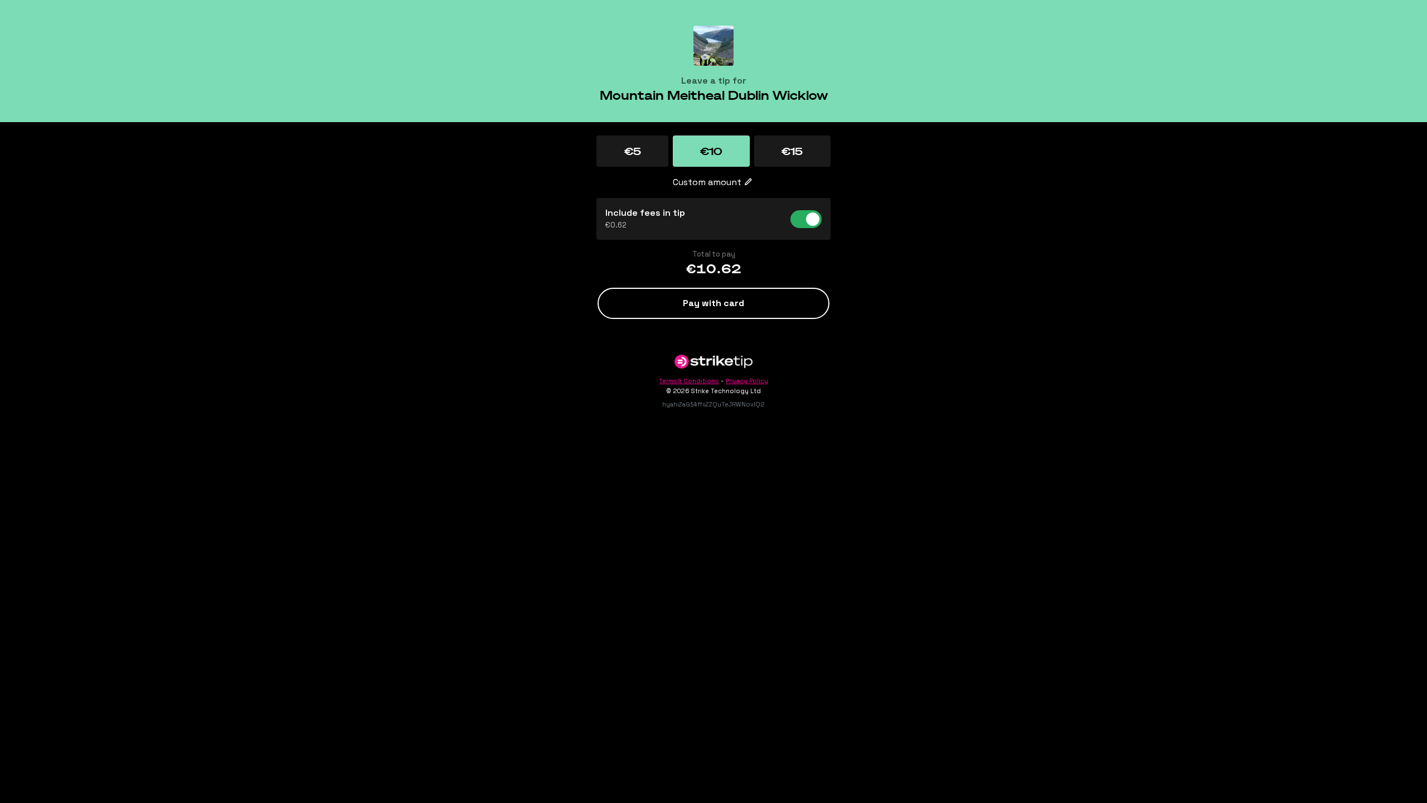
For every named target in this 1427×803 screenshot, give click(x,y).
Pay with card (713, 303)
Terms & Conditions (689, 381)
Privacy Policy (747, 381)
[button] (632, 151)
